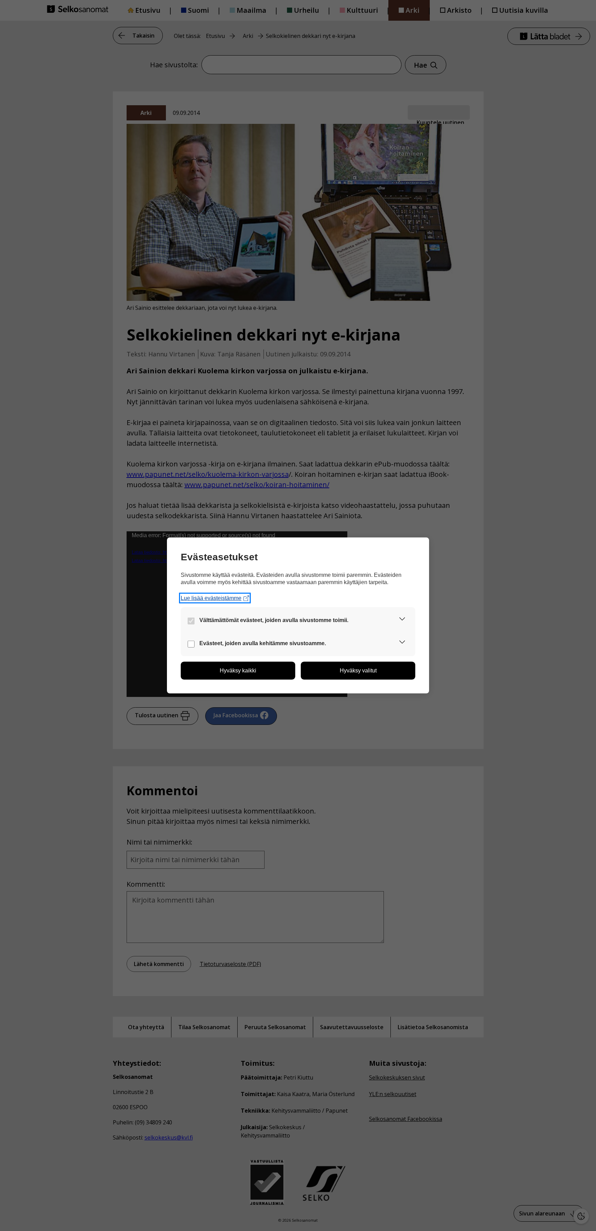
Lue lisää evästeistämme (211, 598)
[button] (402, 620)
